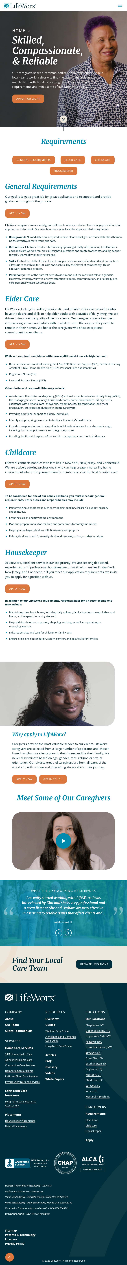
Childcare (102, 160)
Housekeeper (63, 171)
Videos (50, 1073)
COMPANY (13, 1012)
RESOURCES (55, 1012)
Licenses (11, 1239)
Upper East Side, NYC (98, 1030)
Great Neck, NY (94, 1058)
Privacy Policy (14, 1244)
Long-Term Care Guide (58, 1046)
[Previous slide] (58, 932)
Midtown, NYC (94, 1041)
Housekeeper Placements (20, 1121)
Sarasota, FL (93, 1085)
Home (18, 30)
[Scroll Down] (63, 119)
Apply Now (17, 213)
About (9, 1019)
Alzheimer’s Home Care (18, 1060)
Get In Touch (53, 779)
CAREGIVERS (96, 1107)
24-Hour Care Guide (57, 1031)
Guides (50, 1025)
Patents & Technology (20, 1235)
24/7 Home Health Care (18, 1054)
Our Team (12, 1025)
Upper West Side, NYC (98, 1036)
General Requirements (34, 160)
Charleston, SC (94, 1080)
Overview (52, 1019)
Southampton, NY (96, 1063)
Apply (89, 1140)
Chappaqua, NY (95, 1025)
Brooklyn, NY (93, 1052)
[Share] (9, 1257)
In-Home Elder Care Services (21, 1076)
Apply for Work (28, 98)
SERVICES (13, 1041)
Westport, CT (93, 1074)
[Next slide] (68, 932)
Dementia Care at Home (19, 1071)
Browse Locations (94, 964)
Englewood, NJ (94, 1069)
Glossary (51, 1067)
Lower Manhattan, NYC (99, 1047)
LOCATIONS (95, 1012)
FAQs (48, 1061)
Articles (50, 1055)
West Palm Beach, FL (97, 1096)
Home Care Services (19, 1048)
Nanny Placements (16, 1126)
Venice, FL (91, 1091)
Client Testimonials (18, 1031)
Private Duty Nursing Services (22, 1081)
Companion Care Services (20, 1065)
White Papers (54, 1079)
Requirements (96, 1113)
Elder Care (73, 160)
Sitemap (11, 1230)
